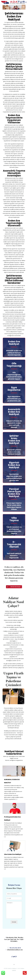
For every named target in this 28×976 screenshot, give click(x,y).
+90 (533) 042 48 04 (15, 948)
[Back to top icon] (14, 964)
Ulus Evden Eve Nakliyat (12, 854)
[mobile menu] (26, 2)
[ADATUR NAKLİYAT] (13, 2)
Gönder (14, 922)
